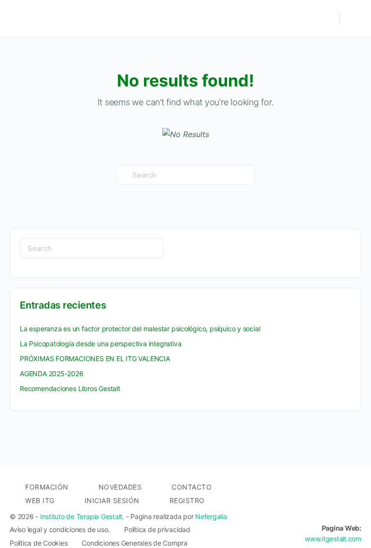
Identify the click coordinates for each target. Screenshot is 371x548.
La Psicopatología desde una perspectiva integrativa (100, 343)
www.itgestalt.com (333, 538)
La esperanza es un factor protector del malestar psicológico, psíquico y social (140, 328)
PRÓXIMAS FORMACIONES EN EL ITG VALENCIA (95, 358)
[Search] (327, 18)
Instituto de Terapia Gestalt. (82, 516)
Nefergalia (211, 516)
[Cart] (353, 18)
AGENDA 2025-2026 (52, 373)
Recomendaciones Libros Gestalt (70, 388)
